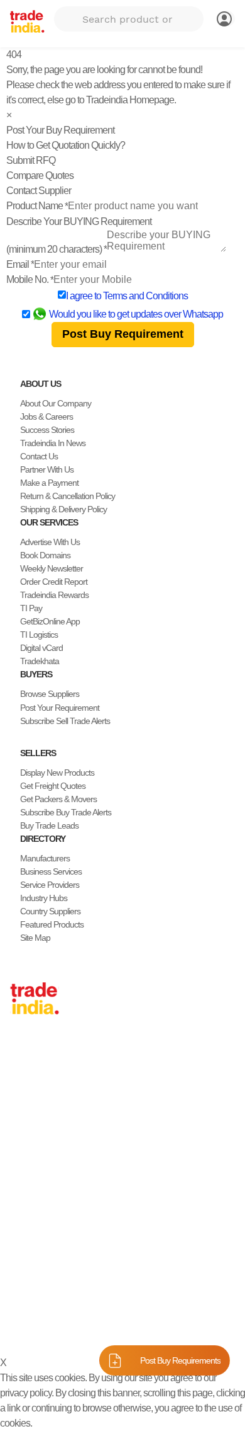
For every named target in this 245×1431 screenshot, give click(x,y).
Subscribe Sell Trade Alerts (65, 721)
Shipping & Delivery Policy (63, 509)
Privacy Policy (75, 1328)
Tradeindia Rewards (54, 595)
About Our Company (55, 403)
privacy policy (26, 1393)
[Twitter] (35, 1282)
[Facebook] (25, 1282)
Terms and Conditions (145, 295)
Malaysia (25, 1130)
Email (20, 264)
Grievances (188, 1328)
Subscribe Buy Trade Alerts (65, 812)
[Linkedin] (45, 1282)
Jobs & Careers (46, 416)
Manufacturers (45, 858)
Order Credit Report (53, 582)
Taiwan (22, 1077)
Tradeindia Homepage (130, 100)
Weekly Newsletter (51, 568)
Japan (20, 1050)
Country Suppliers (50, 911)
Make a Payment (49, 483)
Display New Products (57, 772)
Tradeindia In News (52, 443)
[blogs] (65, 1282)
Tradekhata (39, 661)
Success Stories (47, 430)
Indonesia (26, 1169)
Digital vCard (41, 648)
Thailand (25, 1103)
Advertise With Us (50, 542)
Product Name (37, 205)
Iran (16, 1183)
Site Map (35, 938)
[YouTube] (55, 1282)
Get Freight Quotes (52, 786)
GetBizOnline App (50, 621)
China (20, 1064)
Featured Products (52, 924)
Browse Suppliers (49, 694)
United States (32, 1090)
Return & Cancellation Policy (67, 496)
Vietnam (24, 1117)
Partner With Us (47, 469)
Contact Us (39, 456)
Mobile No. (29, 279)
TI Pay (31, 608)
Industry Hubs (43, 898)
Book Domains (45, 555)
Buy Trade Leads (49, 825)
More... (22, 1209)
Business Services (51, 871)
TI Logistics (39, 634)
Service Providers (49, 885)
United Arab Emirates (46, 1156)
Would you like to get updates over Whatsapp (136, 314)
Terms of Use (134, 1328)
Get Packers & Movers (58, 799)
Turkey (21, 1143)
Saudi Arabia (31, 1196)
